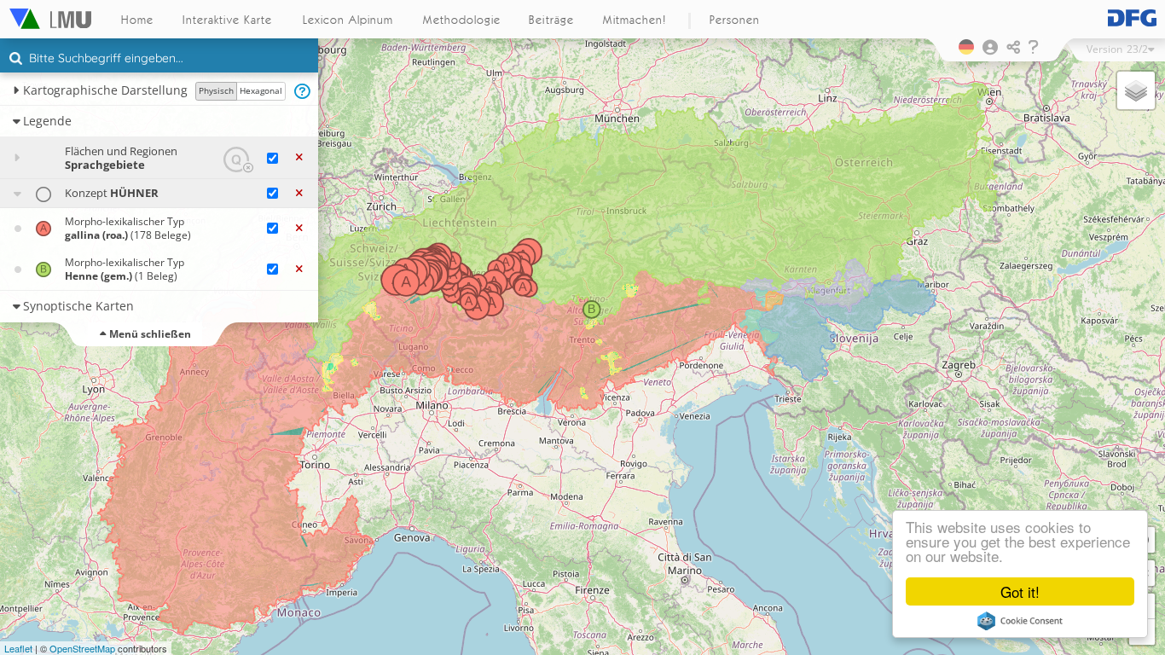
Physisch (216, 90)
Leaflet (18, 648)
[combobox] (159, 58)
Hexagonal (261, 90)
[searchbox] (161, 59)
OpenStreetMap (82, 648)
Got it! (1020, 591)
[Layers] (1136, 90)
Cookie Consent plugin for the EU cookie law (1020, 621)
